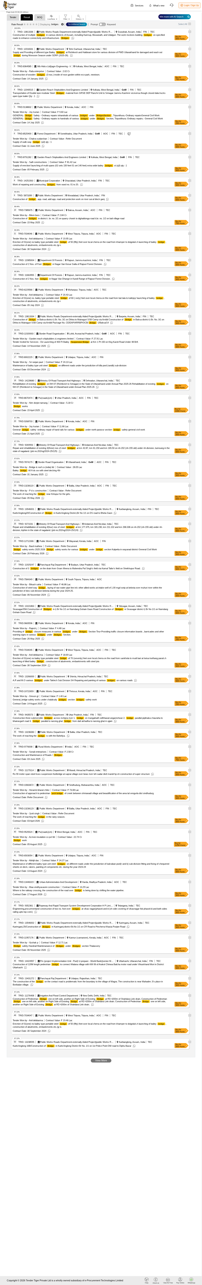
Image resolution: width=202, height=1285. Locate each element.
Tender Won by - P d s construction (30, 490)
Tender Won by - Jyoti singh (26, 813)
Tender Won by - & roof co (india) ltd (33, 467)
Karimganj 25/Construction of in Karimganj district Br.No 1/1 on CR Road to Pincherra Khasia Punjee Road (69, 926)
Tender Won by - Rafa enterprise (28, 71)
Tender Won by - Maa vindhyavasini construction (36, 887)
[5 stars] (36, 24)
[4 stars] (33, 24)
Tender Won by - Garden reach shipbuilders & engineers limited (43, 338)
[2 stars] (27, 24)
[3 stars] (30, 24)
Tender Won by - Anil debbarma (28, 238)
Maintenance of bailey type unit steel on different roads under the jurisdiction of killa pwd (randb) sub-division (69, 365)
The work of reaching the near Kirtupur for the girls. (42, 494)
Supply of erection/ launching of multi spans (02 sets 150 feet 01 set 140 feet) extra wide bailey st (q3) (70, 165)
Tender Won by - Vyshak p (25, 942)
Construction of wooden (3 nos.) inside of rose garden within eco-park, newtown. (56, 74)
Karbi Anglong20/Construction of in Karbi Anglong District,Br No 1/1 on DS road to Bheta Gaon (62, 513)
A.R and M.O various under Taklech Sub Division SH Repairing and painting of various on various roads (73, 680)
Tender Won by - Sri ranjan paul (28, 362)
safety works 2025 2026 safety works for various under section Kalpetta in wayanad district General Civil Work (85, 549)
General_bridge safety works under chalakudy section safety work (55, 699)
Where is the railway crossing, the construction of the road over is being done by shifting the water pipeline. (68, 890)
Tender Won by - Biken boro (26, 215)
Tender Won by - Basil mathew (27, 546)
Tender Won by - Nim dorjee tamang (30, 403)
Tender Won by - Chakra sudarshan (30, 138)
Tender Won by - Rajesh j (25, 628)
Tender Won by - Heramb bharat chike (31, 790)
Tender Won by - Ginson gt (25, 696)
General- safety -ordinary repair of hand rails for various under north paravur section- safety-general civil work (79, 429)
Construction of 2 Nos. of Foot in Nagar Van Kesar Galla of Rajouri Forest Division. (57, 264)
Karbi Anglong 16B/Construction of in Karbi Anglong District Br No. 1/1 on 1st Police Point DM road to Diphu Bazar (72, 1046)
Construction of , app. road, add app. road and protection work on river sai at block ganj (59, 199)
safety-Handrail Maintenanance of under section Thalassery (57, 946)
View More (101, 1060)
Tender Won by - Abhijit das (26, 860)
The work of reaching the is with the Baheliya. (39, 735)
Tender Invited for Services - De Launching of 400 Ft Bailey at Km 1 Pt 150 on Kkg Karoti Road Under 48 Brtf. (75, 342)
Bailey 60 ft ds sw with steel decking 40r (36, 470)
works (21, 406)
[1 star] (25, 24)
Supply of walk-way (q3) (32, 142)
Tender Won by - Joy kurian (26, 112)
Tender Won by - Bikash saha (27, 584)
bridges (54, 24)
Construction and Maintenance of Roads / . (38, 755)
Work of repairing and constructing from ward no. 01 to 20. (46, 184)
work (20, 840)
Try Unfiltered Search (76, 24)
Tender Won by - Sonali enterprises (29, 751)
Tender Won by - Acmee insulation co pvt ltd (34, 837)
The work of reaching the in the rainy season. (39, 817)
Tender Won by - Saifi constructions (30, 162)
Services (138, 5)
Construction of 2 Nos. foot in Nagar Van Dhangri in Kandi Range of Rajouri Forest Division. (61, 278)
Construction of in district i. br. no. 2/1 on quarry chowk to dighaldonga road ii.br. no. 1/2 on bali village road (68, 218)
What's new (158, 5)
